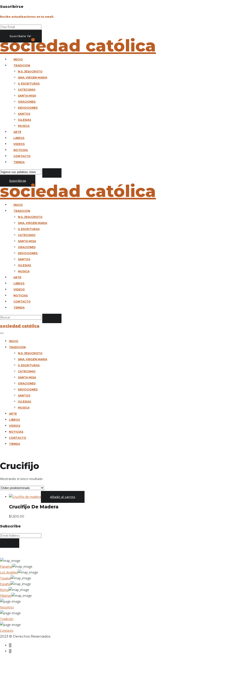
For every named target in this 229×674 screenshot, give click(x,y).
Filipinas (5, 595)
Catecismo (27, 89)
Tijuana (5, 578)
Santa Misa (27, 95)
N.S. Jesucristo (30, 71)
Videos (19, 144)
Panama (6, 566)
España (5, 584)
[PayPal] (10, 645)
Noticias (20, 150)
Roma (4, 590)
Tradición (21, 65)
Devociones (28, 107)
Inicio (18, 59)
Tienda (19, 162)
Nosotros (7, 607)
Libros (18, 138)
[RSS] (10, 651)
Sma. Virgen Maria (32, 77)
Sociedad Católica (78, 45)
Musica (24, 126)
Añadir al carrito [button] (62, 497)
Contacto (22, 156)
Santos (24, 113)
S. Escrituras (29, 83)
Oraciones (27, 101)
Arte (17, 132)
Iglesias (24, 120)
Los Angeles (9, 572)
